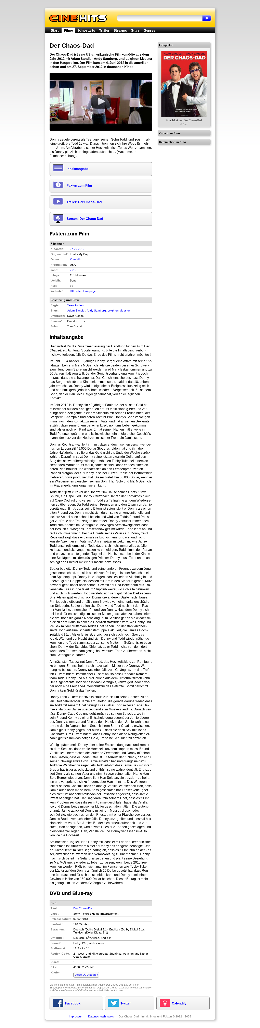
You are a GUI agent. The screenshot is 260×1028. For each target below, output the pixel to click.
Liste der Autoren (113, 990)
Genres (149, 30)
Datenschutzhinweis (101, 1016)
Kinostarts (86, 30)
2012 (73, 270)
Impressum (76, 1016)
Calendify (179, 1003)
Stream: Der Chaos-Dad (85, 218)
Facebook (72, 1003)
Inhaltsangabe (78, 169)
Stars (135, 30)
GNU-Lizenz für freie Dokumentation (132, 987)
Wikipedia (70, 987)
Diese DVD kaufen (86, 974)
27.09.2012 (77, 248)
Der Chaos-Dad (83, 908)
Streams (120, 30)
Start (55, 30)
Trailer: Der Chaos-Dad (84, 202)
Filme (68, 30)
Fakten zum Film (79, 185)
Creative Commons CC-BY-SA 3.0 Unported (78, 990)
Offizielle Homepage (83, 291)
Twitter (125, 1003)
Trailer (104, 30)
